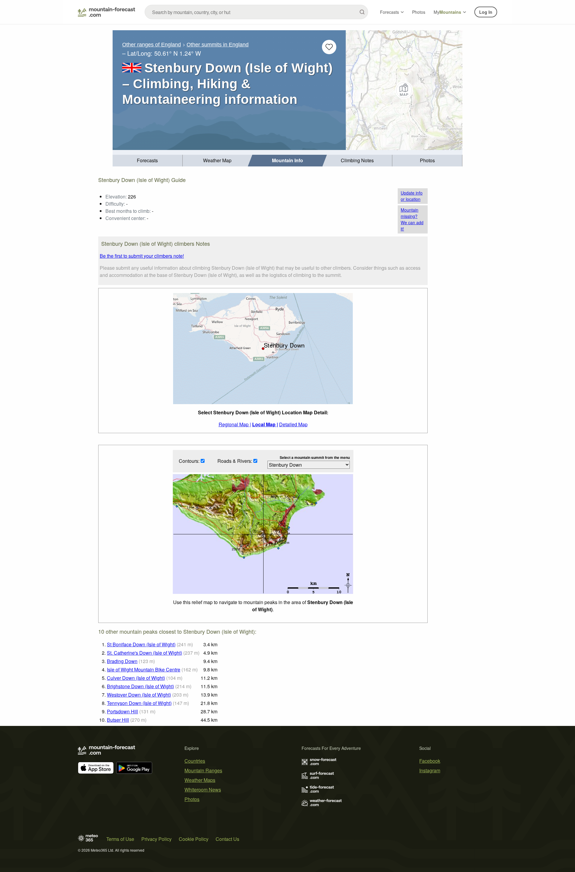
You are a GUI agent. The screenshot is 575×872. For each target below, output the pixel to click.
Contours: (190, 460)
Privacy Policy (156, 838)
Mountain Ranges (203, 770)
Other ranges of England (151, 45)
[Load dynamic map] (404, 90)
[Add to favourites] (329, 47)
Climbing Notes (357, 160)
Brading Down (122, 661)
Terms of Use (120, 838)
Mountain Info (287, 160)
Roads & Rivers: (235, 460)
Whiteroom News (202, 789)
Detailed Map (293, 424)
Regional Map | (235, 424)
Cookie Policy (193, 838)
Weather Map (217, 160)
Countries (194, 760)
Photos (418, 12)
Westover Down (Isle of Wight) (139, 694)
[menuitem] (148, 160)
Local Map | (265, 424)
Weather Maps (199, 780)
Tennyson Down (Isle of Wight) (139, 703)
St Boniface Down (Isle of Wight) (141, 644)
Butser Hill (118, 719)
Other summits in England (218, 45)
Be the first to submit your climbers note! (142, 255)
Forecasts (389, 12)
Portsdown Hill (122, 711)
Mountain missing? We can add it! (412, 219)
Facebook (429, 760)
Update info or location (412, 196)
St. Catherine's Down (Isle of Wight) (144, 652)
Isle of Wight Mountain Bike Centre (143, 669)
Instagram (429, 770)
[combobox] (256, 12)
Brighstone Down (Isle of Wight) (140, 686)
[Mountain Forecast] (106, 12)
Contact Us (227, 838)
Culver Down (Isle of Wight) (136, 677)
